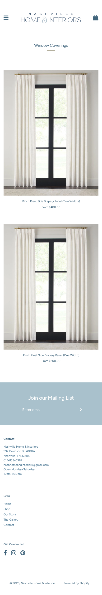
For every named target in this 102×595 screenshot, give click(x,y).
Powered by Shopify (76, 583)
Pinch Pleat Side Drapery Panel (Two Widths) (51, 201)
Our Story (10, 514)
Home (7, 503)
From (51, 207)
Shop (7, 509)
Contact (9, 525)
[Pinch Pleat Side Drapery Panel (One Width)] (51, 287)
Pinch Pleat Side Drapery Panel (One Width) (51, 355)
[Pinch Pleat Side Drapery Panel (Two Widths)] (51, 133)
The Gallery (11, 519)
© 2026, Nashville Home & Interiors (32, 583)
